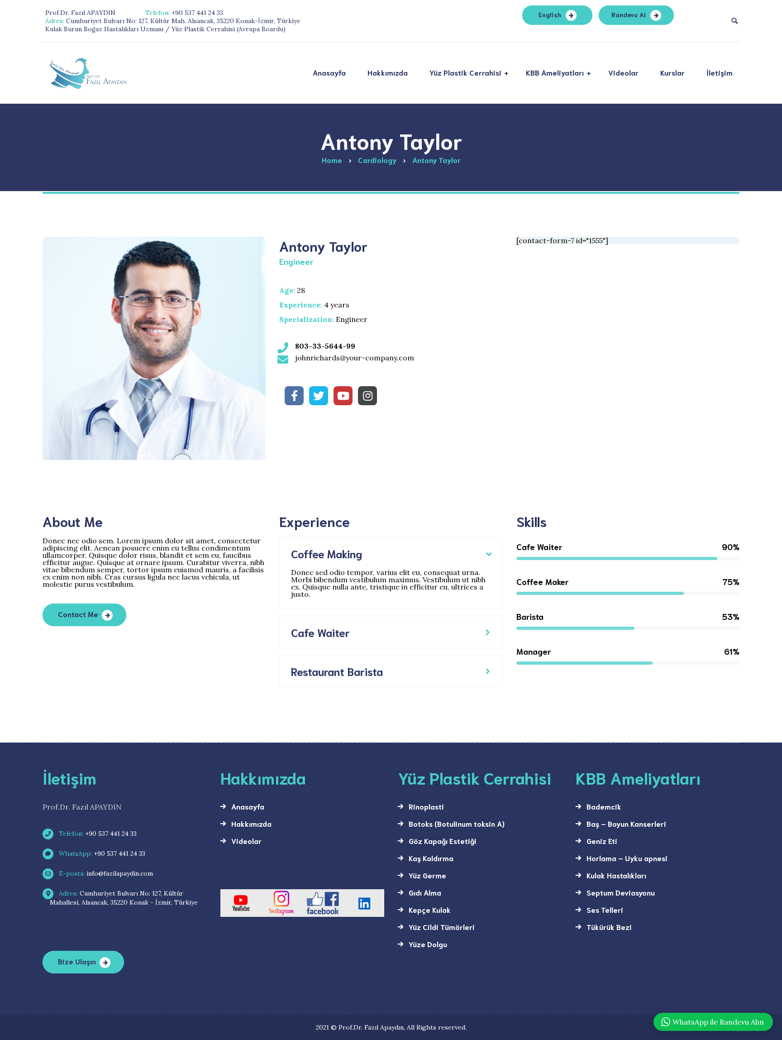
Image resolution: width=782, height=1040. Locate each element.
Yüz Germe (427, 875)
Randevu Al (628, 14)
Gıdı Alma (425, 892)
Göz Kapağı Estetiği (443, 840)
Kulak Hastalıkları (616, 875)
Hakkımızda (251, 823)
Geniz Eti (601, 840)
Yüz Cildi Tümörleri (442, 926)
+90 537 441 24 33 (97, 833)
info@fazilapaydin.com (105, 873)
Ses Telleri (604, 909)
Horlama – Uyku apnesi (627, 858)
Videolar (246, 840)
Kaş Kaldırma (431, 858)
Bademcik (603, 806)
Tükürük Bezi (609, 926)
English (550, 14)
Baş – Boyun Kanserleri (626, 823)
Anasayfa (247, 806)
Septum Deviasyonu (620, 892)
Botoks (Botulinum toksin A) (457, 823)
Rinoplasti (426, 806)
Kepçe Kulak (430, 909)
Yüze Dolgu (428, 944)
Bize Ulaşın (77, 961)
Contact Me (78, 613)
